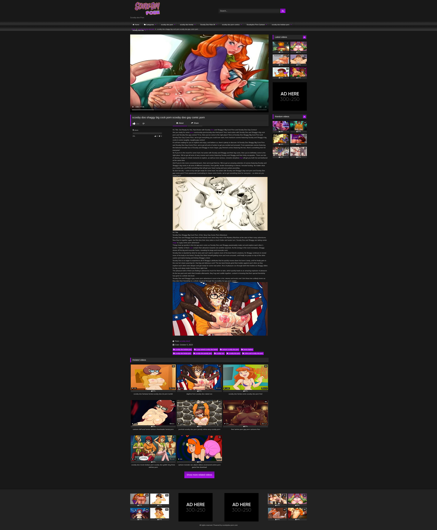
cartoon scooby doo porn (230, 349)
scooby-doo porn (234, 353)
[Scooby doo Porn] (147, 9)
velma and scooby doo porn (254, 353)
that (241, 158)
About (180, 123)
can (191, 248)
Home (137, 24)
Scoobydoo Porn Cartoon (256, 24)
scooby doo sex (138, 30)
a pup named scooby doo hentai (206, 349)
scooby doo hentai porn (183, 353)
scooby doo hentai (186, 24)
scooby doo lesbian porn (280, 24)
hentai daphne (248, 349)
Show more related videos (199, 475)
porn (191, 132)
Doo (212, 130)
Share (196, 123)
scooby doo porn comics (231, 24)
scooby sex (220, 353)
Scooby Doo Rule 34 (207, 24)
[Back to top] (429, 523)
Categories (150, 24)
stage (175, 243)
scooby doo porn (167, 24)
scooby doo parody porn (204, 353)
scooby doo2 (185, 341)
